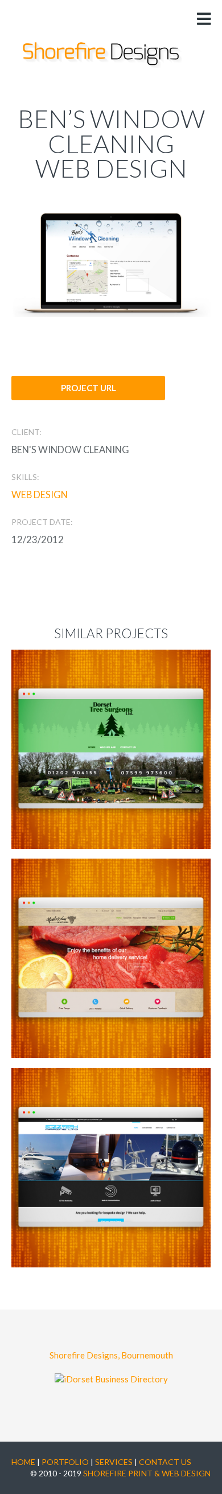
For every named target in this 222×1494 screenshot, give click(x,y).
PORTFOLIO (65, 1462)
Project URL (88, 388)
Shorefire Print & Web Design (147, 1473)
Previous (59, 258)
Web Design (39, 494)
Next (163, 258)
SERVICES (114, 1462)
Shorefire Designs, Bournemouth (111, 1355)
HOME (23, 1462)
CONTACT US (166, 1462)
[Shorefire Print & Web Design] (102, 55)
